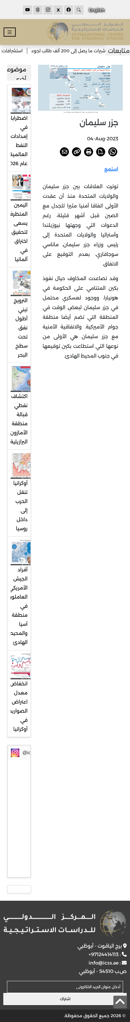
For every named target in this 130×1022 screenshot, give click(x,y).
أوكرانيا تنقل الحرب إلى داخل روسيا (20, 505)
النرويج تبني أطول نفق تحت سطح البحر (21, 328)
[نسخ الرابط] (76, 151)
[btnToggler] (10, 32)
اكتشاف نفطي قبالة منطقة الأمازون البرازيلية (19, 419)
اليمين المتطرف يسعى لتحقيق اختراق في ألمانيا (18, 232)
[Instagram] (48, 10)
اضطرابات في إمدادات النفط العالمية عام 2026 (17, 140)
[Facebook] (68, 10)
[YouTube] (27, 10)
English (96, 10)
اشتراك (65, 999)
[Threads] (37, 10)
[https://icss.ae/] (65, 924)
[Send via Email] (64, 151)
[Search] (78, 10)
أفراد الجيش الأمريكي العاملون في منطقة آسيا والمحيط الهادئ (18, 606)
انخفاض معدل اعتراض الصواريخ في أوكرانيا (18, 706)
